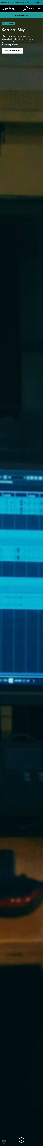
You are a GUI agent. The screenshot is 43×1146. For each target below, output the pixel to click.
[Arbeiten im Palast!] (8, 8)
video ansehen (11, 51)
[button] (4, 1142)
